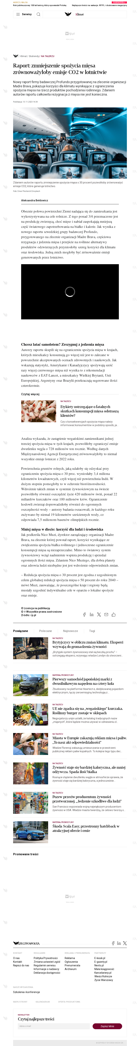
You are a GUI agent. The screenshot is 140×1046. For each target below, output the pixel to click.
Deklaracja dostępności (47, 972)
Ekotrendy (34, 56)
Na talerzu (47, 56)
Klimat (23, 56)
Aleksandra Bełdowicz (34, 200)
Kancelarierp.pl (102, 972)
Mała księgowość (104, 969)
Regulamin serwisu (45, 965)
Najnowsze (70, 631)
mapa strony (20, 1002)
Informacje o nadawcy (46, 969)
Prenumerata (72, 965)
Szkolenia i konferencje (26, 992)
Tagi (92, 631)
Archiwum (71, 969)
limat (80, 14)
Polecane (45, 631)
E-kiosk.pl (99, 958)
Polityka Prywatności (46, 958)
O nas (16, 958)
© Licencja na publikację (35, 608)
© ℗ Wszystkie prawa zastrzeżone (41, 611)
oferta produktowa (69, 1002)
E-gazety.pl (100, 961)
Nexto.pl (99, 965)
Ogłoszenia (71, 961)
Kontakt (17, 961)
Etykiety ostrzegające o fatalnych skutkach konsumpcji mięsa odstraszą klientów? (90, 411)
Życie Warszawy (103, 980)
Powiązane (20, 631)
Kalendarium (43, 1002)
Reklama (70, 958)
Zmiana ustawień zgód (47, 961)
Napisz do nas (21, 965)
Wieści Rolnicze (103, 976)
